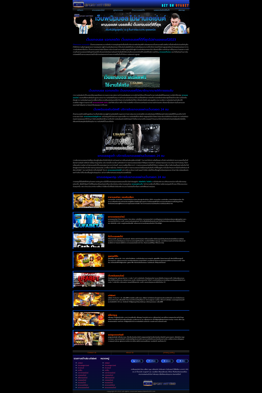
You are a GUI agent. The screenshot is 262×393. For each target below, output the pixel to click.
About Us (129, 352)
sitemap (181, 10)
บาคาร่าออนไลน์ (83, 372)
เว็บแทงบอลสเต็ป (138, 10)
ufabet (112, 295)
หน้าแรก (80, 10)
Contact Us (92, 352)
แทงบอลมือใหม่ (83, 385)
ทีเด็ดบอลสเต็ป (115, 236)
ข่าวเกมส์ (81, 368)
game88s (113, 256)
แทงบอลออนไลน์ (98, 10)
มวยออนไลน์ (82, 375)
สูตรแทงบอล (118, 10)
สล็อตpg (112, 315)
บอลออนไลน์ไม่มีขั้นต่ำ (162, 10)
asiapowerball (116, 334)
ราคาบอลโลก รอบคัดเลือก (121, 197)
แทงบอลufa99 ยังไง (100, 102)
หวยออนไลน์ (82, 380)
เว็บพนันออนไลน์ (116, 275)
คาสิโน (80, 370)
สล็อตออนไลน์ (82, 377)
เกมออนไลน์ (82, 382)
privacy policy (168, 352)
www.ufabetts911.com (146, 391)
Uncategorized (83, 365)
